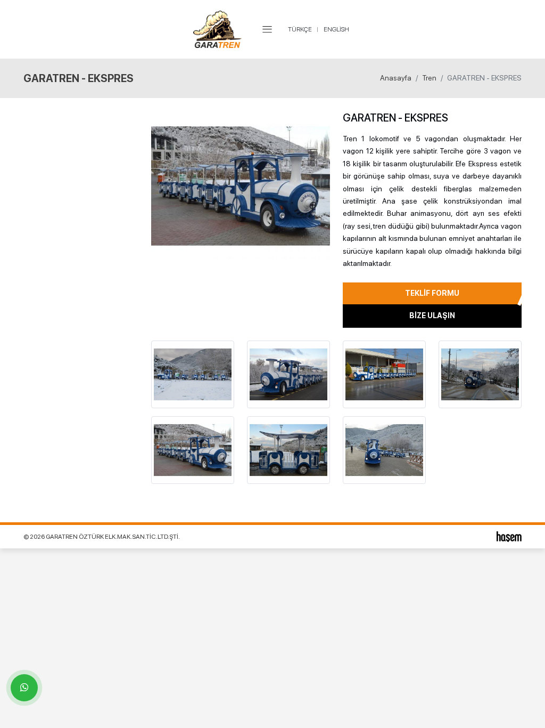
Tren (429, 78)
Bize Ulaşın (432, 315)
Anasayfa (395, 78)
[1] (267, 29)
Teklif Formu (432, 293)
